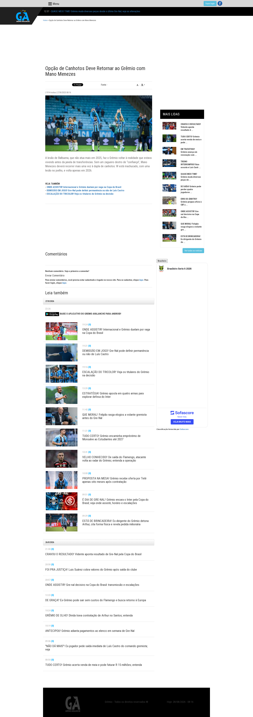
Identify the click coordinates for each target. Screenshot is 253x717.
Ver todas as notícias (193, 250)
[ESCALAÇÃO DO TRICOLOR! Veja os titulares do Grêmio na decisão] (61, 374)
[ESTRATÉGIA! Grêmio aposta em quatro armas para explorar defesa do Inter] (61, 395)
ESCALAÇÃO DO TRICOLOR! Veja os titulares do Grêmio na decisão (80, 193)
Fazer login (210, 3)
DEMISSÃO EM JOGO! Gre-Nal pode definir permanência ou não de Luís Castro (85, 190)
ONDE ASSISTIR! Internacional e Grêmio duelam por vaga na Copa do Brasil (84, 187)
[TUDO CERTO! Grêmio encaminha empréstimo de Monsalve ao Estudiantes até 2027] (61, 437)
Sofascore (184, 429)
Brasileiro (162, 261)
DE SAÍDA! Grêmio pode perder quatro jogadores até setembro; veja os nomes (88, 11)
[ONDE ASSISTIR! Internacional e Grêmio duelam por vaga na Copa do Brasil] (61, 331)
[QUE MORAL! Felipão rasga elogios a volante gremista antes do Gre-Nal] (61, 416)
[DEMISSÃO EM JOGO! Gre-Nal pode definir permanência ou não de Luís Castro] (61, 352)
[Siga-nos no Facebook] (220, 3)
